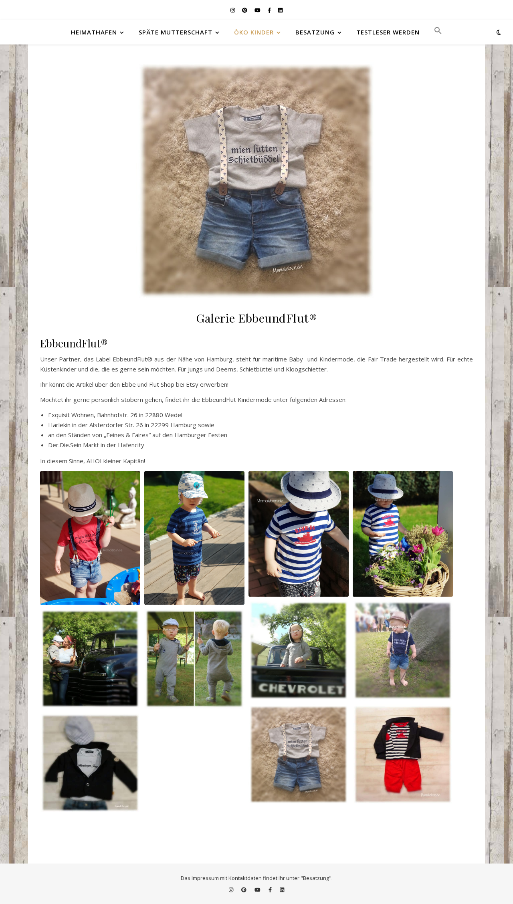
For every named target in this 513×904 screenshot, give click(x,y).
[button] (435, 32)
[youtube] (258, 10)
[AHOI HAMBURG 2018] (194, 538)
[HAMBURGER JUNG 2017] (90, 763)
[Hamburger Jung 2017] (90, 763)
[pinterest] (245, 10)
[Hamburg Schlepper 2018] (298, 534)
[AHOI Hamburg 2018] (194, 538)
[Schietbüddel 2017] (403, 650)
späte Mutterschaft (175, 32)
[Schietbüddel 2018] (90, 538)
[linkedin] (280, 10)
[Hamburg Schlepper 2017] (403, 754)
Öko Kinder (254, 32)
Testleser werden (388, 32)
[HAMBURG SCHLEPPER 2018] (298, 534)
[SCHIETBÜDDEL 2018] (90, 538)
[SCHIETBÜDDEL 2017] (403, 650)
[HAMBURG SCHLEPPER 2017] (403, 754)
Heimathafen (94, 32)
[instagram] (233, 10)
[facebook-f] (270, 10)
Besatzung (315, 32)
